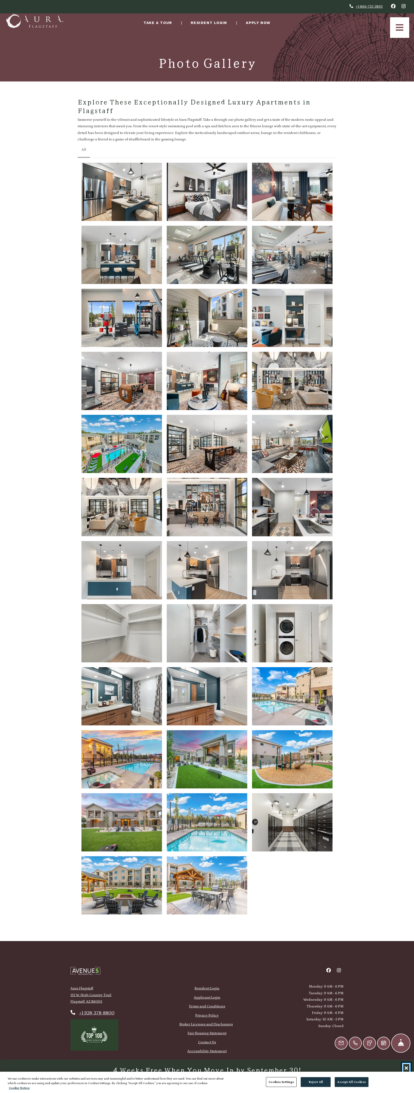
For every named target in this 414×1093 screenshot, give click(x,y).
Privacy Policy (207, 1015)
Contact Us (207, 1042)
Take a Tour (158, 23)
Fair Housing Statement (207, 1033)
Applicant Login (207, 997)
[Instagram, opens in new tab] (403, 7)
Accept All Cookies (351, 1082)
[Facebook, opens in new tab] (393, 7)
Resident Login (211, 22)
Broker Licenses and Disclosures (206, 1024)
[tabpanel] (207, 539)
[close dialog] (406, 1068)
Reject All (316, 1082)
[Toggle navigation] (399, 27)
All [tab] (83, 150)
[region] (207, 1082)
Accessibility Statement (207, 1051)
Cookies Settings (281, 1082)
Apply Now (261, 22)
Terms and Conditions (207, 1006)
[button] (121, 192)
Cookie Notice (19, 1088)
